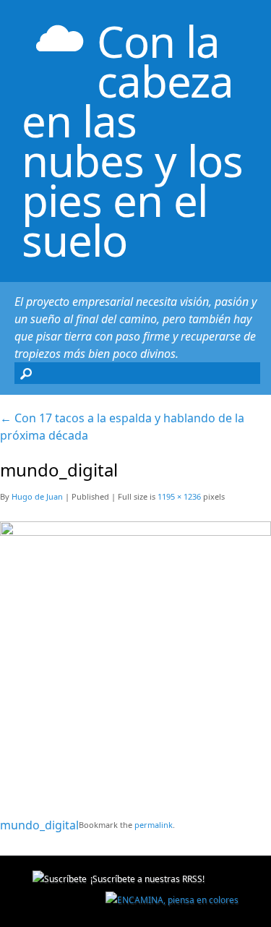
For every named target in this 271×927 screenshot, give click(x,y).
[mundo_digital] (135, 530)
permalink (153, 824)
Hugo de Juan (37, 496)
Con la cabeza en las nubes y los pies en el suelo (132, 141)
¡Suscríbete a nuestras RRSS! (147, 879)
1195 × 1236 (179, 496)
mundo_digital (39, 825)
